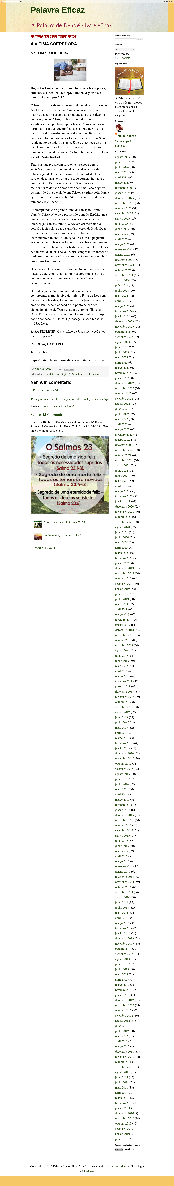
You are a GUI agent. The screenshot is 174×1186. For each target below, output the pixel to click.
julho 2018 (121, 655)
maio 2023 (121, 357)
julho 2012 (121, 1026)
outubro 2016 (123, 763)
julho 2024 (121, 285)
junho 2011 (122, 1082)
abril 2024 (121, 301)
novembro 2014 (124, 882)
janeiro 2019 (122, 625)
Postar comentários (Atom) (57, 406)
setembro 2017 (124, 707)
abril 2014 (121, 918)
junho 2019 (122, 599)
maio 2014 (121, 912)
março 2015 (122, 861)
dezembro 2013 (124, 938)
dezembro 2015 (124, 815)
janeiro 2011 (122, 1108)
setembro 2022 (124, 398)
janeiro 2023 (122, 378)
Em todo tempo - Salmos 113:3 (62, 535)
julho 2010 (121, 1139)
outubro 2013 (123, 948)
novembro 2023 (124, 326)
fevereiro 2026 (124, 188)
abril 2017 (121, 733)
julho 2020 (121, 532)
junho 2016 (122, 784)
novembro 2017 (124, 697)
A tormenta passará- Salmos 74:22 (64, 522)
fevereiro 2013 (124, 990)
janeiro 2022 (122, 439)
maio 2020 (121, 542)
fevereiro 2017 (124, 743)
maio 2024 (121, 295)
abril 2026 (121, 177)
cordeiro (50, 374)
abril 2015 (121, 856)
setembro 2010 (124, 1128)
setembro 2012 (124, 1015)
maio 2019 (121, 604)
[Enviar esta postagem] (60, 368)
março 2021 (122, 491)
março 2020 (122, 553)
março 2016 (122, 799)
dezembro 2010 (124, 1113)
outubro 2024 (123, 270)
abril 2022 (121, 424)
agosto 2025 (122, 218)
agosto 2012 (122, 1020)
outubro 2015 (123, 825)
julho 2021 (121, 470)
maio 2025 (121, 234)
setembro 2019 (124, 583)
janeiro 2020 (122, 563)
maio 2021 (121, 481)
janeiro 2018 (122, 686)
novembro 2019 (124, 573)
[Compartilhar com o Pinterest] (73, 370)
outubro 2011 (123, 1062)
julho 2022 (121, 409)
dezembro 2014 (124, 876)
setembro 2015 (124, 830)
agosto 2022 (122, 403)
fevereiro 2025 (124, 249)
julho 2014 (121, 902)
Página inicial (71, 399)
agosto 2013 (122, 959)
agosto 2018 (122, 650)
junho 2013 (122, 969)
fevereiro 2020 (124, 558)
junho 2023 (122, 352)
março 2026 (122, 182)
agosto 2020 (122, 527)
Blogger (88, 1170)
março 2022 (122, 429)
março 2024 (122, 306)
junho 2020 (122, 537)
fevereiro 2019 (124, 619)
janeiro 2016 (122, 810)
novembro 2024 (124, 265)
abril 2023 (121, 362)
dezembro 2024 (124, 259)
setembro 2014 (124, 892)
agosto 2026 (122, 157)
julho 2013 (121, 964)
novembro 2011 (124, 1056)
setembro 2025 (124, 213)
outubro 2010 (123, 1123)
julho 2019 (121, 594)
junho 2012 (122, 1031)
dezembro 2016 (124, 753)
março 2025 (122, 244)
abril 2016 (121, 794)
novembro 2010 (124, 1118)
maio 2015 (121, 851)
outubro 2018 (123, 640)
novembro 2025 (124, 203)
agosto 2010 (122, 1134)
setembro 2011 (124, 1067)
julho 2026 (121, 162)
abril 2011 (121, 1092)
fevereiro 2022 (124, 434)
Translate (124, 58)
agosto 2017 (122, 712)
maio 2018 (121, 666)
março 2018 (122, 676)
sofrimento (92, 374)
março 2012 (122, 1046)
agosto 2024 (122, 280)
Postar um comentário (46, 390)
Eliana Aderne (126, 135)
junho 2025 (122, 229)
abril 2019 (121, 609)
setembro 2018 (124, 645)
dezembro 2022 (124, 383)
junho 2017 (122, 722)
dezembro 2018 (124, 630)
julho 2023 (121, 347)
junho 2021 (122, 475)
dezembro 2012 (124, 1000)
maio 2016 (121, 789)
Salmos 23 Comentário (48, 414)
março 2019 (122, 614)
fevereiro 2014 (124, 928)
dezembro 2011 (124, 1051)
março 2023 (122, 367)
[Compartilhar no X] (69, 370)
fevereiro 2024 (124, 311)
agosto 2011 (122, 1072)
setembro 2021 (124, 460)
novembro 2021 (124, 450)
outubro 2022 (123, 393)
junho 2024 (122, 290)
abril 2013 (121, 979)
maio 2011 (121, 1087)
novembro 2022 (124, 388)
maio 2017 (121, 727)
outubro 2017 (123, 702)
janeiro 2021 (122, 501)
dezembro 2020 (124, 506)
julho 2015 (121, 840)
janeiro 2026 (122, 193)
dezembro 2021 (124, 445)
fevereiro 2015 (124, 866)
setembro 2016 (124, 769)
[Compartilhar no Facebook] (71, 370)
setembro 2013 (124, 954)
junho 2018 (122, 661)
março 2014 (122, 923)
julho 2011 (121, 1077)
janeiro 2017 (122, 748)
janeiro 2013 (122, 995)
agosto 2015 (122, 835)
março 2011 (122, 1098)
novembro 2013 (124, 943)
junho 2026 (122, 167)
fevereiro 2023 (124, 373)
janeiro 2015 (122, 871)
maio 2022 (121, 419)
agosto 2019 (122, 589)
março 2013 (122, 984)
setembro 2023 (124, 337)
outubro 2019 (123, 578)
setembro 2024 (124, 275)
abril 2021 (121, 486)
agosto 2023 (122, 342)
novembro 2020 (124, 511)
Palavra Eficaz (58, 9)
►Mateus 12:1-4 (44, 547)
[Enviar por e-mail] (65, 370)
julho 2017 (121, 717)
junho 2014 (122, 907)
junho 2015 (122, 846)
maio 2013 (121, 974)
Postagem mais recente (44, 399)
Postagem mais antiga (96, 399)
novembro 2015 (124, 820)
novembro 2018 (124, 635)
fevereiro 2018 (124, 681)
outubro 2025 (123, 208)
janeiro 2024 (122, 316)
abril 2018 (121, 671)
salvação (80, 374)
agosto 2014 (122, 897)
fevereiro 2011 (124, 1103)
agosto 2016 (122, 774)
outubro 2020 (123, 517)
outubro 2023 (123, 331)
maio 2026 (121, 172)
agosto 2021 (122, 465)
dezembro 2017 (124, 691)
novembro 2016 (124, 758)
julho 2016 (121, 779)
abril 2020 (121, 547)
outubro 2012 (123, 1010)
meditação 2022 (65, 374)
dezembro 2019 (124, 568)
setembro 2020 (124, 522)
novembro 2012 (124, 1005)
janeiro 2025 (122, 254)
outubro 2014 (123, 887)
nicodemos (122, 1166)
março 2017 (122, 738)
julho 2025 (121, 223)
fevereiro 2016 (124, 804)
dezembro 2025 (124, 198)
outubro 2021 (123, 455)
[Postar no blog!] (67, 370)
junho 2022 (122, 414)
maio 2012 (121, 1036)
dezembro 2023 (124, 321)
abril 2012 (121, 1041)
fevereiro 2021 (124, 496)
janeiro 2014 (122, 933)
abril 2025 (121, 239)
